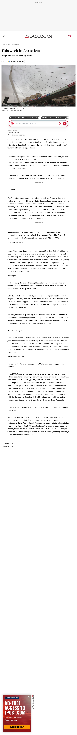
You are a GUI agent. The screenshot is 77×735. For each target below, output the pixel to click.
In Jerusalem (15, 44)
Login (70, 36)
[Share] (3, 61)
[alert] (17, 713)
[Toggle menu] (4, 36)
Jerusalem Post (6, 44)
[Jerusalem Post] (38, 37)
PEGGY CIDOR (13, 130)
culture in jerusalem (7, 446)
